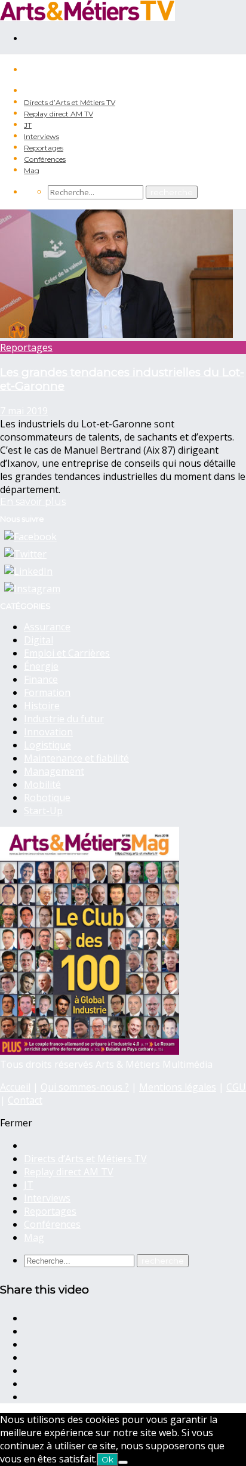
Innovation (48, 731)
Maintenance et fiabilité (76, 758)
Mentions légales (177, 1087)
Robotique (47, 797)
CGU (236, 1087)
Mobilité (42, 784)
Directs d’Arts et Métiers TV (69, 102)
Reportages (43, 147)
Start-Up (43, 810)
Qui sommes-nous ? (85, 1087)
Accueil (15, 1087)
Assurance (47, 626)
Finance (41, 679)
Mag (31, 170)
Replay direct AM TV (58, 113)
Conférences (45, 159)
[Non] (123, 1462)
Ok (107, 1459)
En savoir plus (33, 501)
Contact (25, 1100)
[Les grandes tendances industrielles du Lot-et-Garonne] (116, 334)
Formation (47, 692)
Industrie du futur (64, 718)
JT (28, 125)
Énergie (41, 666)
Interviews (41, 136)
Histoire (42, 705)
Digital (38, 639)
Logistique (47, 745)
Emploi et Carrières (67, 653)
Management (54, 771)
